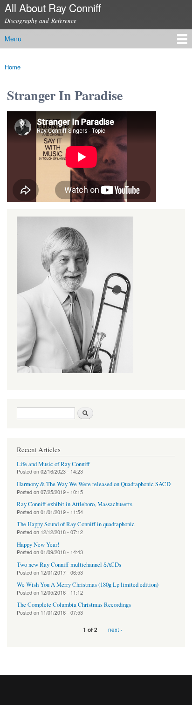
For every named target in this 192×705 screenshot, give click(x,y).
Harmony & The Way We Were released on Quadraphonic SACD (94, 484)
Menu (13, 38)
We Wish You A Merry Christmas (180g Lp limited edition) (87, 585)
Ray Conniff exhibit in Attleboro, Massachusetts (74, 504)
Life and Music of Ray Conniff (53, 464)
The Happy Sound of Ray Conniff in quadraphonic (76, 524)
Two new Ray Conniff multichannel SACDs (69, 565)
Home (13, 66)
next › (115, 629)
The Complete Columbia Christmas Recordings (74, 605)
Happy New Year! (38, 545)
